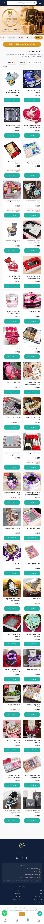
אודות (40, 890)
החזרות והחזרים (38, 899)
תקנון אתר (18, 896)
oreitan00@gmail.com (31, 875)
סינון (21, 62)
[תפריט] (39, 2)
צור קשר (19, 890)
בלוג (41, 893)
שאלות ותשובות (17, 899)
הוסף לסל (31, 100)
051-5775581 (34, 872)
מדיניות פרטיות (38, 896)
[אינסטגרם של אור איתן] (22, 858)
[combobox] (35, 63)
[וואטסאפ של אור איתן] (17, 858)
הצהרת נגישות (38, 903)
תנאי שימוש (18, 893)
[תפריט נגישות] (39, 913)
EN (4, 3)
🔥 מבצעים (11, 62)
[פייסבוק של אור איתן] (27, 858)
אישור (22, 914)
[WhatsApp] (4, 913)
